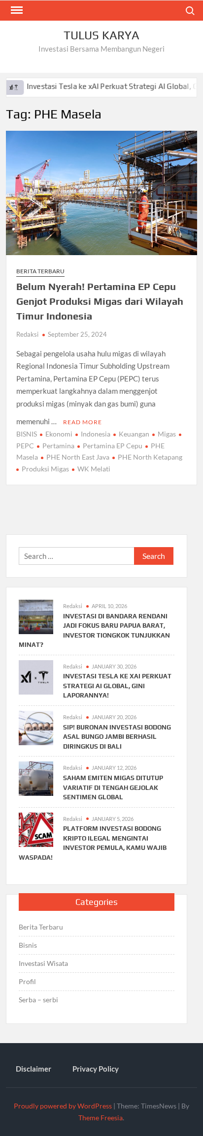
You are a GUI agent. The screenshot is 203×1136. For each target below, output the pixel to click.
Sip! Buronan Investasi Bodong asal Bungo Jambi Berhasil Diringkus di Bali (117, 737)
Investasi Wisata (43, 963)
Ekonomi (58, 434)
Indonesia (95, 434)
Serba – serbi (38, 999)
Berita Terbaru (40, 271)
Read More (82, 422)
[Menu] (16, 10)
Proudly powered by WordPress (63, 1106)
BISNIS (26, 434)
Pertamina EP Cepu (112, 445)
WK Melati (93, 469)
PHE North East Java (77, 457)
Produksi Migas (45, 469)
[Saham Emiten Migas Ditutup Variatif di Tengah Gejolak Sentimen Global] (36, 777)
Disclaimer (33, 1068)
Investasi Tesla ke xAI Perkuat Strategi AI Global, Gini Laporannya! (117, 685)
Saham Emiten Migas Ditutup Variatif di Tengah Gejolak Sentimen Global (113, 787)
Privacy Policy (95, 1068)
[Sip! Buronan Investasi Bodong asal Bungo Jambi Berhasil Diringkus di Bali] (36, 727)
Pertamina (58, 445)
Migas (167, 434)
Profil (27, 981)
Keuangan (134, 434)
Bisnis (28, 945)
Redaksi (27, 334)
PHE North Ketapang (150, 457)
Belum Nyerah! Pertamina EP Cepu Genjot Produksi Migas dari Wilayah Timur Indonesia (99, 301)
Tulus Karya (101, 35)
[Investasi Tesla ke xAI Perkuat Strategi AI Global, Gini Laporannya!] (36, 675)
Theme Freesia (100, 1117)
